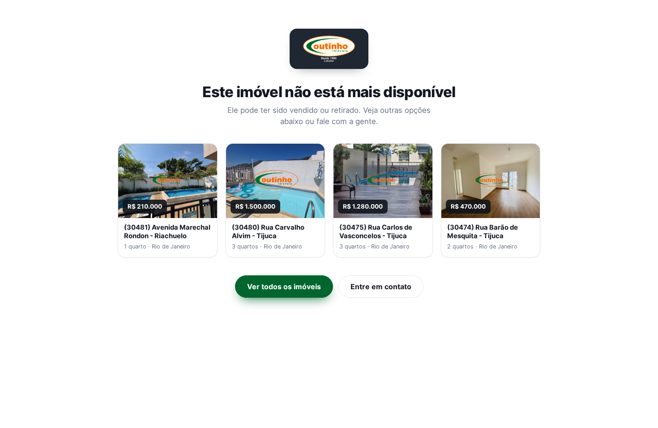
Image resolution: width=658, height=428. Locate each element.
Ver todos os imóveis (284, 286)
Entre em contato (380, 286)
